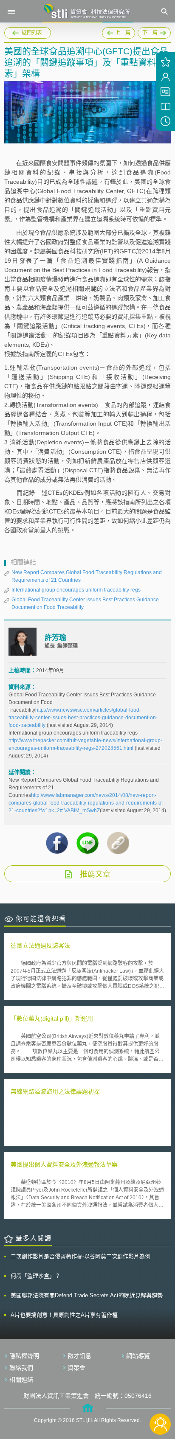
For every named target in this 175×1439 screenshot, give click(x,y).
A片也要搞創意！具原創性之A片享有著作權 (64, 1315)
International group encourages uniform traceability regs (76, 590)
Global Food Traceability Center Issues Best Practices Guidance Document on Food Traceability (85, 603)
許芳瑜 (55, 638)
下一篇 (154, 31)
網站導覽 (138, 1355)
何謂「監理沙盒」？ (35, 1276)
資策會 (76, 1367)
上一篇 (118, 31)
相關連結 (21, 1379)
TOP (160, 1396)
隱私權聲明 (24, 1355)
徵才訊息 (79, 1355)
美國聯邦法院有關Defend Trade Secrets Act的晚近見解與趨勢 (87, 1295)
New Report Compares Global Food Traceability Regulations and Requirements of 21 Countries (86, 576)
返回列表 (32, 33)
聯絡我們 (21, 1367)
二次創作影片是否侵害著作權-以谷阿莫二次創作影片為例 (80, 1256)
